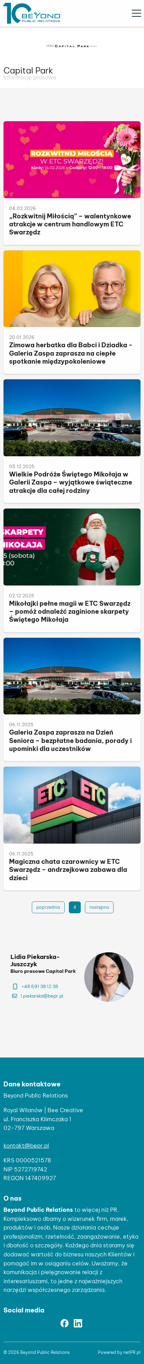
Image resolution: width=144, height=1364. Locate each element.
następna (99, 907)
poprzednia (48, 907)
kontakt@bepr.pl (26, 1145)
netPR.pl (132, 1352)
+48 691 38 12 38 (39, 987)
